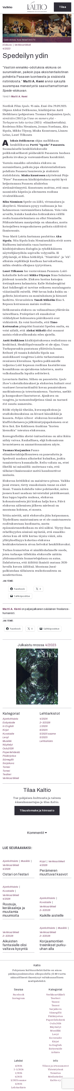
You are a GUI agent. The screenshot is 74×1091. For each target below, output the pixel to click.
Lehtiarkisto (46, 741)
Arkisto (55, 1052)
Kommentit (36, 833)
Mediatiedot (55, 1076)
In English (8, 726)
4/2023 (6, 48)
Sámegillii (8, 759)
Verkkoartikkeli (22, 44)
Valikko (7, 7)
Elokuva (7, 44)
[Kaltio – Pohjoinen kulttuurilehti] (37, 7)
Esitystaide (9, 722)
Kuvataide (8, 733)
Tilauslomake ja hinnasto (37, 810)
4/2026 (43, 718)
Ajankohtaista (10, 718)
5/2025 (43, 737)
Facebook (18, 994)
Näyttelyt (8, 744)
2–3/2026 (45, 722)
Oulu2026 (8, 748)
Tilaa (62, 6)
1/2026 (43, 726)
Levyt (6, 737)
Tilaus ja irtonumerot (55, 1065)
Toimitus (55, 1073)
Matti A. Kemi (19, 96)
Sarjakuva (8, 763)
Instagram (18, 998)
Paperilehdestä (11, 752)
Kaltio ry (55, 1080)
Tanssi (6, 767)
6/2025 (43, 730)
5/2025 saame (48, 733)
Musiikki (7, 741)
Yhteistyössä (55, 1069)
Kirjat (6, 730)
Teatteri (7, 774)
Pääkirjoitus (9, 755)
